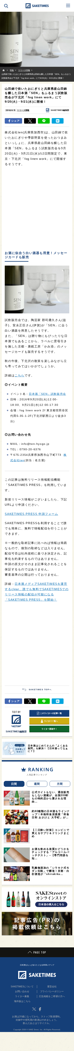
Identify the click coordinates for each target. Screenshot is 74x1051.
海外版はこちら (22, 1001)
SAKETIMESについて (22, 986)
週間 (37, 783)
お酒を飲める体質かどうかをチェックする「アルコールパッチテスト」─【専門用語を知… (50, 853)
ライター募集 (22, 996)
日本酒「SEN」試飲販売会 (47, 393)
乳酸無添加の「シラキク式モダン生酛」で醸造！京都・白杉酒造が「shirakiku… (50, 871)
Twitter (34, 1009)
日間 (14, 783)
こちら (19, 375)
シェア (15, 120)
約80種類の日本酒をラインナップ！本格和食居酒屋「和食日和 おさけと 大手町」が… (51, 814)
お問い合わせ (22, 991)
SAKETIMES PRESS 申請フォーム (31, 514)
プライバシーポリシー (52, 991)
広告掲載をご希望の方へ (52, 996)
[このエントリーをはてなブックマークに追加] (58, 121)
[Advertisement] (37, 209)
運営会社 (52, 986)
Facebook (40, 1009)
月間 (60, 783)
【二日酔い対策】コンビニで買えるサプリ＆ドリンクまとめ (50, 833)
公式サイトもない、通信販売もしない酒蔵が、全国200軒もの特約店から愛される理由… (50, 797)
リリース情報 (23, 110)
